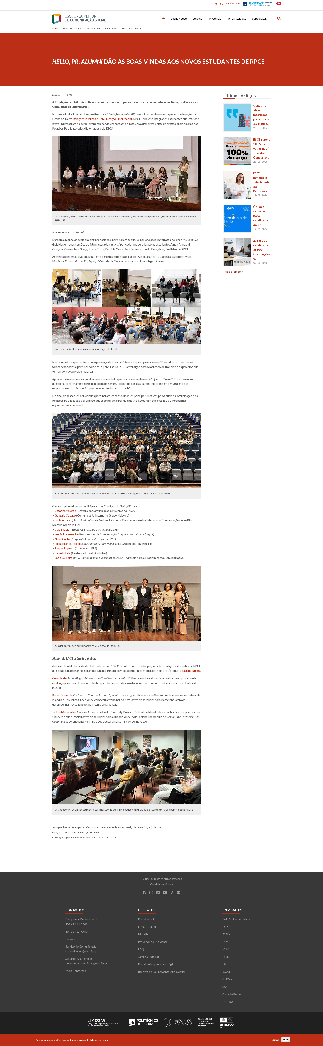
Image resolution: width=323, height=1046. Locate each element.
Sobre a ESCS (179, 19)
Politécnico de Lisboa (236, 919)
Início (55, 28)
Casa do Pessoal (232, 994)
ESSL (225, 956)
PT (216, 4)
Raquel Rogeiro (64, 548)
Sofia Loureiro (64, 557)
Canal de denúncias (161, 884)
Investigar (216, 19)
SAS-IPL (227, 987)
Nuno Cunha (62, 539)
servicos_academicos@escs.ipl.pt (86, 963)
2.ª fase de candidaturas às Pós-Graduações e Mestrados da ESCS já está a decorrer (262, 250)
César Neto (59, 678)
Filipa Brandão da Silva (69, 543)
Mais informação (99, 1040)
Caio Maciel (62, 529)
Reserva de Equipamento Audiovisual (161, 971)
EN (221, 4)
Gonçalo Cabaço (65, 515)
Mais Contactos (75, 970)
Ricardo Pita (62, 553)
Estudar (198, 19)
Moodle (143, 934)
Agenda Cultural (148, 956)
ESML (226, 941)
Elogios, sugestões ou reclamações (161, 878)
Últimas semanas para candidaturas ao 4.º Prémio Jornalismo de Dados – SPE (262, 216)
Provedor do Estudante (152, 941)
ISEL (225, 964)
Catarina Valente (65, 510)
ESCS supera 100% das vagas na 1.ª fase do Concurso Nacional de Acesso (262, 149)
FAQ (141, 949)
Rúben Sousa (60, 695)
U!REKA (227, 1002)
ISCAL (226, 971)
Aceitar (275, 1039)
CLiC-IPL (228, 979)
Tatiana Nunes (191, 670)
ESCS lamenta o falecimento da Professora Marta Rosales (261, 182)
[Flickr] (179, 893)
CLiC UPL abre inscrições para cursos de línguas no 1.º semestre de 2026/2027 (262, 115)
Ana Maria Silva (66, 712)
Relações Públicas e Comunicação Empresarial (102, 119)
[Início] (79, 19)
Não (285, 1039)
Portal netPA (146, 919)
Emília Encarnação (66, 534)
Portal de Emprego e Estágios (157, 964)
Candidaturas (233, 3)
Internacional (237, 19)
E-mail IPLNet (147, 926)
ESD (225, 926)
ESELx (226, 934)
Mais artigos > (233, 271)
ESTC (226, 949)
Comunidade (259, 19)
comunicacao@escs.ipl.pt (81, 951)
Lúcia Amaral (63, 520)
